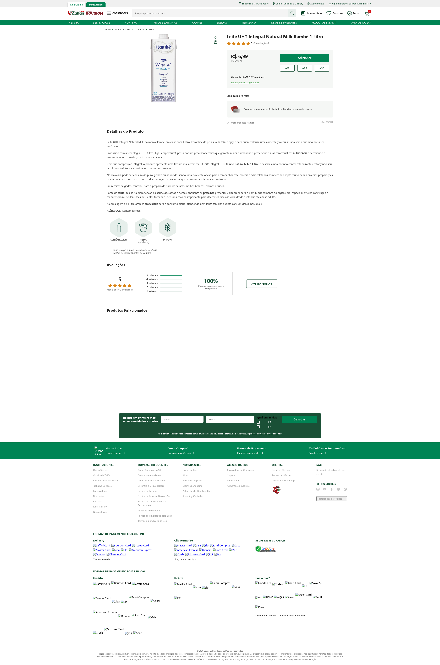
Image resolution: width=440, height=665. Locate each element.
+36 (321, 68)
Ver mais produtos (240, 122)
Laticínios (139, 29)
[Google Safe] (265, 550)
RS (269, 423)
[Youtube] (324, 489)
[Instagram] (318, 489)
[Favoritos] (215, 37)
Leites (151, 29)
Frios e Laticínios (122, 29)
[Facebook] (331, 489)
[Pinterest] (345, 489)
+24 (304, 68)
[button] (163, 68)
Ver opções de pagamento (245, 82)
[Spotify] (338, 489)
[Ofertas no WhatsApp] (277, 494)
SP (269, 427)
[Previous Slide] (322, 310)
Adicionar (305, 58)
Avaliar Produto (261, 283)
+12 (287, 68)
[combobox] (214, 13)
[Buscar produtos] (292, 13)
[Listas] (215, 42)
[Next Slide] (331, 310)
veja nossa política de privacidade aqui (264, 434)
